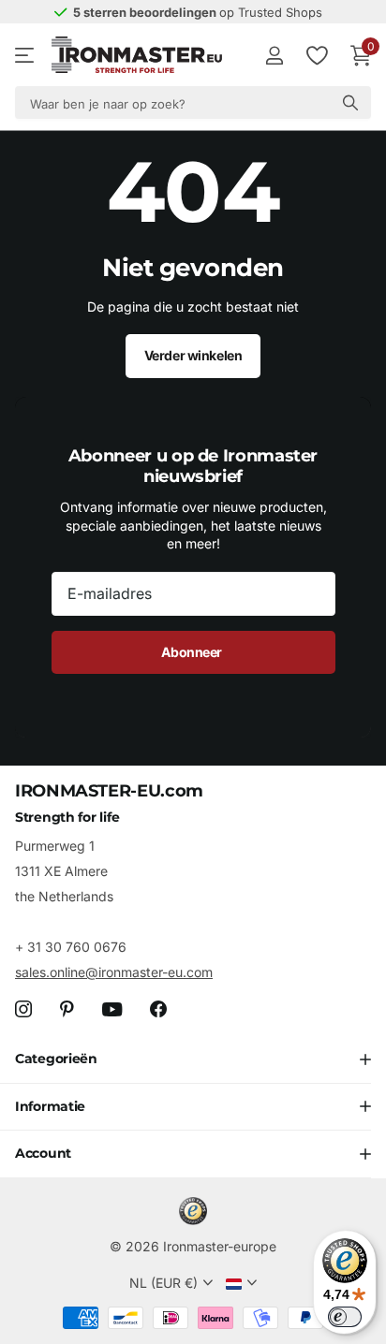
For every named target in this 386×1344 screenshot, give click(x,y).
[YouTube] (112, 1009)
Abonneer (192, 652)
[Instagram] (23, 1009)
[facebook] (158, 1009)
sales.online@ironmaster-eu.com (114, 972)
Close (193, 1059)
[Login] (274, 55)
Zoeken (350, 102)
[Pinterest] (67, 1009)
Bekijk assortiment (26, 56)
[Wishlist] (316, 55)
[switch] (345, 1317)
